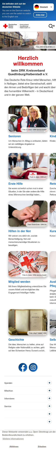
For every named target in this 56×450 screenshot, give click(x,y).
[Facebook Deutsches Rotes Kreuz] (22, 367)
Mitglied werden (19, 281)
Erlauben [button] (42, 446)
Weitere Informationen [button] (13, 439)
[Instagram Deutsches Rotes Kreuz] (33, 367)
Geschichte (16, 339)
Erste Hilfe (15, 183)
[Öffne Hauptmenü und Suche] (51, 26)
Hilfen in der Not (19, 231)
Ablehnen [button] (14, 446)
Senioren (14, 136)
